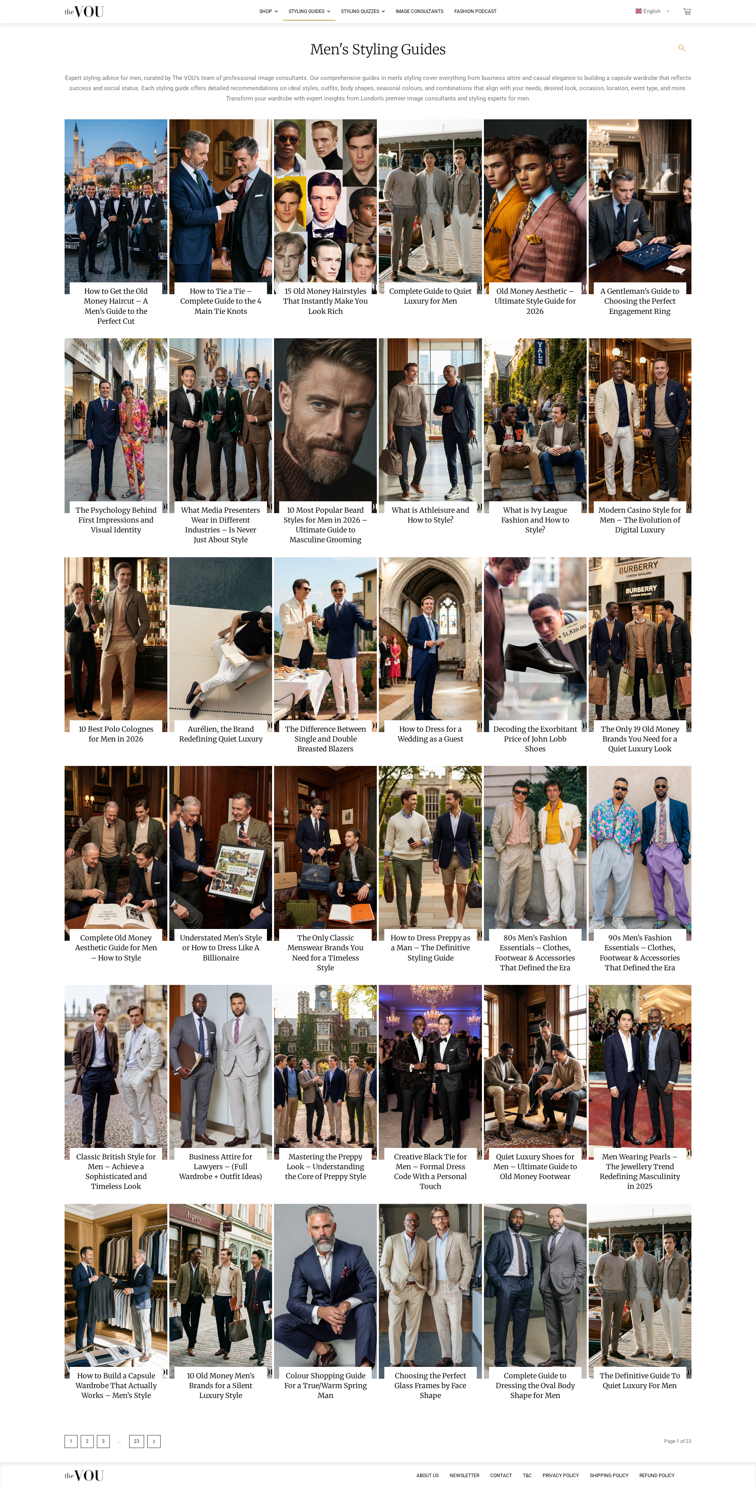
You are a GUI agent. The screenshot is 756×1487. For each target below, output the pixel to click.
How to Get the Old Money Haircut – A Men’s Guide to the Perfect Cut (116, 306)
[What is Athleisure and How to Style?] (430, 425)
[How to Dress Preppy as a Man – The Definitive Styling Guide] (430, 853)
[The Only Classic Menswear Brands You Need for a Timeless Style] (325, 853)
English (651, 11)
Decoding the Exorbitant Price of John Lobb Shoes (535, 739)
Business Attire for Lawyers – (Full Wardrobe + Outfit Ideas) (220, 1166)
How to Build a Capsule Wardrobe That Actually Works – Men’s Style (116, 1385)
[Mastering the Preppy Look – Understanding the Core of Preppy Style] (325, 1072)
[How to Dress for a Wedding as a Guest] (430, 644)
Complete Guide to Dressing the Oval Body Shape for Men (535, 1385)
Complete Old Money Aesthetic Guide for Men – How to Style (116, 947)
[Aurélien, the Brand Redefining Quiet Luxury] (220, 644)
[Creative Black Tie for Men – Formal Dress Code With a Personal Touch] (430, 1072)
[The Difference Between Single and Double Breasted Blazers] (325, 644)
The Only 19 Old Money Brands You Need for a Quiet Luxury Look (640, 739)
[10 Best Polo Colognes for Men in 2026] (116, 644)
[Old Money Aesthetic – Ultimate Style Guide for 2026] (535, 206)
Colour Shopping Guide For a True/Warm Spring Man (325, 1385)
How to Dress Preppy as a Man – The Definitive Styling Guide (431, 947)
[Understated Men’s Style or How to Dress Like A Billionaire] (220, 853)
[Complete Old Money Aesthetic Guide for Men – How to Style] (116, 853)
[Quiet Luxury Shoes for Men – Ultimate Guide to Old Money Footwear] (535, 1072)
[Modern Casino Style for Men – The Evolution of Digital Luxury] (640, 425)
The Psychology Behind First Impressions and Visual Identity (116, 520)
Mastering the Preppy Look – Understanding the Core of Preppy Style (325, 1166)
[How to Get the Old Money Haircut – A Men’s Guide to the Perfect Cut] (116, 206)
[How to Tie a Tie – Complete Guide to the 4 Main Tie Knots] (220, 206)
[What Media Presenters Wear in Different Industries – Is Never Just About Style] (220, 425)
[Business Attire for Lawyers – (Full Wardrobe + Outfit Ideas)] (220, 1072)
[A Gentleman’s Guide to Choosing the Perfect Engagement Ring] (640, 206)
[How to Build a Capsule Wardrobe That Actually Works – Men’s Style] (116, 1291)
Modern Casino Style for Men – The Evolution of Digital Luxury (639, 520)
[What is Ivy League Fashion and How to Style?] (535, 425)
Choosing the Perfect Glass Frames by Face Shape (430, 1385)
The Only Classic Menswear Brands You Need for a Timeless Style (325, 952)
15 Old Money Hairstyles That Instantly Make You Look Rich (325, 301)
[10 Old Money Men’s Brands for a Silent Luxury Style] (220, 1291)
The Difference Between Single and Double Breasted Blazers (325, 739)
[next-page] (154, 1441)
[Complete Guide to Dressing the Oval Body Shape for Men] (535, 1291)
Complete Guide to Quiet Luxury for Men (430, 296)
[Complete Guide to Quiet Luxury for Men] (430, 206)
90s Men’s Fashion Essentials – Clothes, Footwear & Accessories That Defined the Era (640, 952)
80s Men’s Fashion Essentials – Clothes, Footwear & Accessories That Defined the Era (535, 952)
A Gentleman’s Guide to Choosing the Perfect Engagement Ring (640, 301)
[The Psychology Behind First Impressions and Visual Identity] (116, 425)
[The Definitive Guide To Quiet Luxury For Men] (640, 1291)
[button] (682, 48)
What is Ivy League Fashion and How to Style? (535, 520)
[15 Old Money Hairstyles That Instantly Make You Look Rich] (325, 206)
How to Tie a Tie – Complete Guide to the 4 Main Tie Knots (220, 301)
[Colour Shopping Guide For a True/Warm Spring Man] (325, 1291)
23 (136, 1441)
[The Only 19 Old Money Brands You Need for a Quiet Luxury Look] (640, 644)
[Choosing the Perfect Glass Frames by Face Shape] (430, 1291)
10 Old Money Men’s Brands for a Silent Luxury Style (221, 1385)
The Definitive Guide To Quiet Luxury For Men (640, 1380)
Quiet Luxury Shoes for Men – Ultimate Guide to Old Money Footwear (535, 1166)
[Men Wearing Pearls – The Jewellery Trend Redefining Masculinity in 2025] (640, 1072)
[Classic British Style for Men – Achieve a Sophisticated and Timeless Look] (116, 1072)
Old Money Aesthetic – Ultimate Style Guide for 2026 (535, 301)
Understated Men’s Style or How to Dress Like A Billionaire (221, 947)
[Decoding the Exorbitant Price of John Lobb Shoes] (535, 644)
